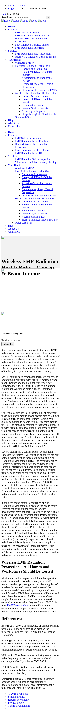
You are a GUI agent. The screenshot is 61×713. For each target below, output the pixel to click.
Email (4, 340)
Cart (4, 14)
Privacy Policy (16, 702)
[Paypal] (8, 708)
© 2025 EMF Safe (18, 693)
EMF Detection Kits (18, 605)
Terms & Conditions (19, 705)
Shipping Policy (16, 696)
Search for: (7, 17)
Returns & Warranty (19, 699)
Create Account (16, 5)
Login (11, 8)
